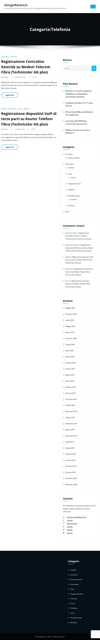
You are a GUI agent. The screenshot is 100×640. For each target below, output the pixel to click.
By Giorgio (4, 77)
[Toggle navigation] (93, 7)
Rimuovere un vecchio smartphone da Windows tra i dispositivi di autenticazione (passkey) (78, 94)
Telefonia (14, 57)
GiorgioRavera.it (15, 5)
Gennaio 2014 (70, 460)
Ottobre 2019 (70, 369)
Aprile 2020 (69, 351)
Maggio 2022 (70, 326)
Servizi (73, 177)
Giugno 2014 (70, 448)
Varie (67, 212)
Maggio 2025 (70, 308)
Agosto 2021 (70, 332)
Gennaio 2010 (70, 472)
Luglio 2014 (69, 442)
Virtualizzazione (74, 196)
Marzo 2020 (69, 357)
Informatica (5, 57)
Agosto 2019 (70, 375)
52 (36, 77)
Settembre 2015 (71, 424)
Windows (71, 206)
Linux (19, 109)
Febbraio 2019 (70, 387)
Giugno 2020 (70, 344)
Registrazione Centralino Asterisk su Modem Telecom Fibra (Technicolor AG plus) (25, 66)
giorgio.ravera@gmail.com (76, 517)
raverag (70, 520)
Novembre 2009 (71, 484)
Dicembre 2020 (71, 338)
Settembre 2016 (71, 411)
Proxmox (74, 199)
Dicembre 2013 (71, 466)
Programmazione (74, 184)
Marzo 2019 (69, 381)
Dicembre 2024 (71, 314)
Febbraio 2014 (70, 454)
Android (4, 109)
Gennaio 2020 (70, 363)
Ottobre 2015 (70, 417)
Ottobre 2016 (70, 405)
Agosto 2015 (70, 430)
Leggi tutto (9, 95)
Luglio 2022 (69, 320)
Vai (94, 68)
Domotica (69, 154)
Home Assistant (74, 158)
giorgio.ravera (72, 523)
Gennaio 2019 (70, 393)
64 (34, 129)
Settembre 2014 (71, 436)
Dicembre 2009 (71, 478)
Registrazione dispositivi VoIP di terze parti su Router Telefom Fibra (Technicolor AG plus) (29, 119)
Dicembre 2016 (71, 399)
